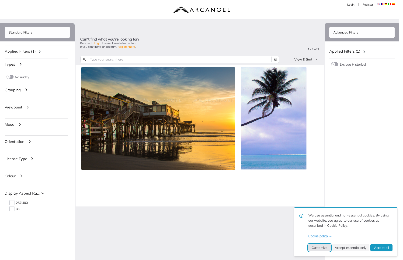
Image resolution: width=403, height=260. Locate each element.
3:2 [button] (18, 209)
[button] (382, 4)
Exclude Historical (353, 64)
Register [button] (367, 4)
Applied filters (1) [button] (20, 51)
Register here (126, 46)
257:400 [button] (22, 203)
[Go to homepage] (201, 10)
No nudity (22, 77)
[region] (37, 51)
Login (350, 4)
